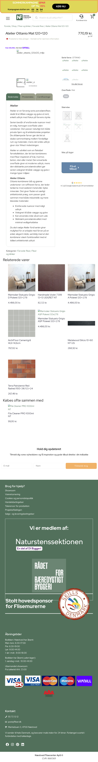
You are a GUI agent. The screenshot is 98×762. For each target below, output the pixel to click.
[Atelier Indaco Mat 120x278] (66, 73)
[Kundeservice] (81, 16)
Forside (7, 26)
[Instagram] (12, 744)
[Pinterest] (17, 744)
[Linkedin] (22, 744)
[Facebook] (7, 744)
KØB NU (61, 6)
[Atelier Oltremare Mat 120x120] (85, 73)
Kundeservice (81, 20)
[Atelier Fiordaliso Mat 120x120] (85, 63)
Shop (14, 26)
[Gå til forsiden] (23, 17)
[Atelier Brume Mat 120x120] (66, 63)
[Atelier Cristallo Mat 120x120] (75, 63)
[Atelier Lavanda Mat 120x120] (75, 73)
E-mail (4, 462)
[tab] (13, 96)
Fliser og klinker (24, 26)
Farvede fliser (38, 26)
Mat (66, 96)
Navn (36, 462)
